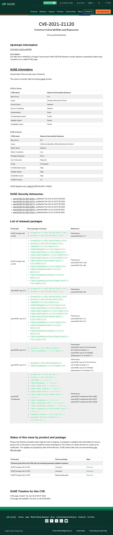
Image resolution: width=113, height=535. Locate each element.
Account (81, 3)
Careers (21, 517)
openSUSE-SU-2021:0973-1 (24, 210)
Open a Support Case (16, 531)
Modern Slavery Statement (40, 517)
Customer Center (67, 3)
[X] (56, 521)
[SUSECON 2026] (50, 2)
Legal (27, 517)
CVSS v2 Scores (16, 88)
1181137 (30, 186)
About (52, 517)
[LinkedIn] (61, 521)
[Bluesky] (66, 521)
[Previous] (51, 35)
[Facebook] (51, 521)
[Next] (63, 35)
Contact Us (89, 11)
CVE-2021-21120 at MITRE (21, 50)
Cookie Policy (103, 531)
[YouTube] (46, 521)
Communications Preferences (66, 517)
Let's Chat (90, 517)
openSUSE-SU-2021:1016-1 (24, 212)
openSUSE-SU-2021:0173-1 (24, 201)
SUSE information (21, 69)
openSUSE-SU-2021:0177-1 (24, 204)
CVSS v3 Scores (16, 132)
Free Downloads (103, 12)
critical (42, 79)
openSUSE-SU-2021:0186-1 (24, 207)
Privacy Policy (93, 531)
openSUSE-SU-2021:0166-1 (24, 199)
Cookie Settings (80, 531)
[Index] (58, 35)
